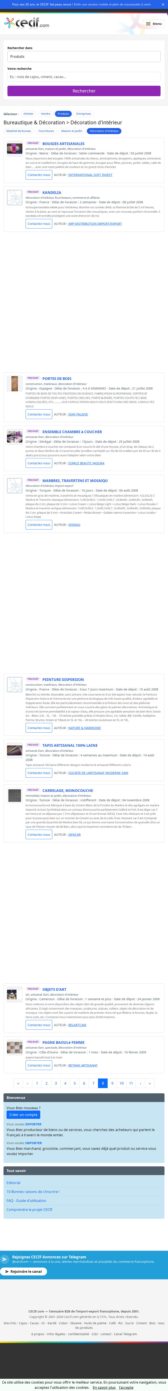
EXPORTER (33, 1124)
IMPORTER (33, 1143)
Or (43, 1323)
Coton (63, 1323)
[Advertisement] (84, 265)
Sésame (76, 1323)
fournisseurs (63, 198)
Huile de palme (95, 1323)
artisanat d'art (35, 149)
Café (112, 1323)
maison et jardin (55, 149)
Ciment (141, 1323)
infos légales (56, 1334)
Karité (52, 1323)
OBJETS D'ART (54, 989)
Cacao (34, 1323)
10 (122, 1083)
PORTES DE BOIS (56, 378)
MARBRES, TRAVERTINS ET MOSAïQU (75, 480)
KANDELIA (51, 192)
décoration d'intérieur (81, 149)
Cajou (23, 1323)
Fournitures (46, 131)
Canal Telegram (125, 1334)
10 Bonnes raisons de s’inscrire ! (33, 1191)
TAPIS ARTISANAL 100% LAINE (70, 745)
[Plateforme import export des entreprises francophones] (27, 24)
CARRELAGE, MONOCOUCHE (67, 790)
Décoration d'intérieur (104, 131)
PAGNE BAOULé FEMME (63, 1042)
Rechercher (84, 91)
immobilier (32, 796)
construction (34, 384)
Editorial (13, 1182)
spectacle (51, 1047)
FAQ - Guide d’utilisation (26, 1200)
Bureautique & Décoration (34, 122)
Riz (120, 1323)
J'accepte (126, 1387)
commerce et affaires (86, 198)
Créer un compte (23, 1114)
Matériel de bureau (18, 131)
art (27, 994)
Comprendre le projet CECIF (29, 1209)
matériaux (50, 384)
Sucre (129, 1323)
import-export (64, 486)
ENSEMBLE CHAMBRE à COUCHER (72, 431)
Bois (152, 1323)
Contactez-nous (39, 175)
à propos (37, 1334)
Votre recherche (19, 69)
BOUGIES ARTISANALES (63, 143)
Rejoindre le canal (26, 1271)
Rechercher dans (19, 48)
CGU (95, 1334)
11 (131, 1083)
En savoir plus (104, 1387)
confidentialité (78, 1334)
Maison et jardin (71, 131)
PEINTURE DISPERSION (63, 679)
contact (106, 1334)
